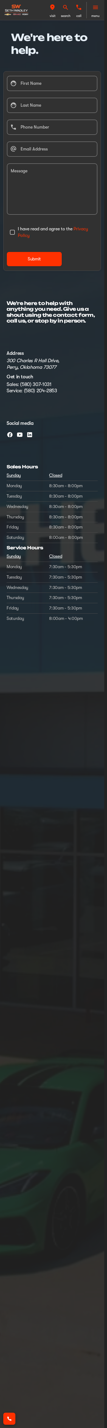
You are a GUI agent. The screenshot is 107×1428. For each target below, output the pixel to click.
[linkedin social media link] (29, 434)
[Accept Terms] (12, 232)
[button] (52, 10)
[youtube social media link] (19, 434)
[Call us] (78, 7)
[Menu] (95, 7)
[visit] (52, 7)
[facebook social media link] (10, 434)
